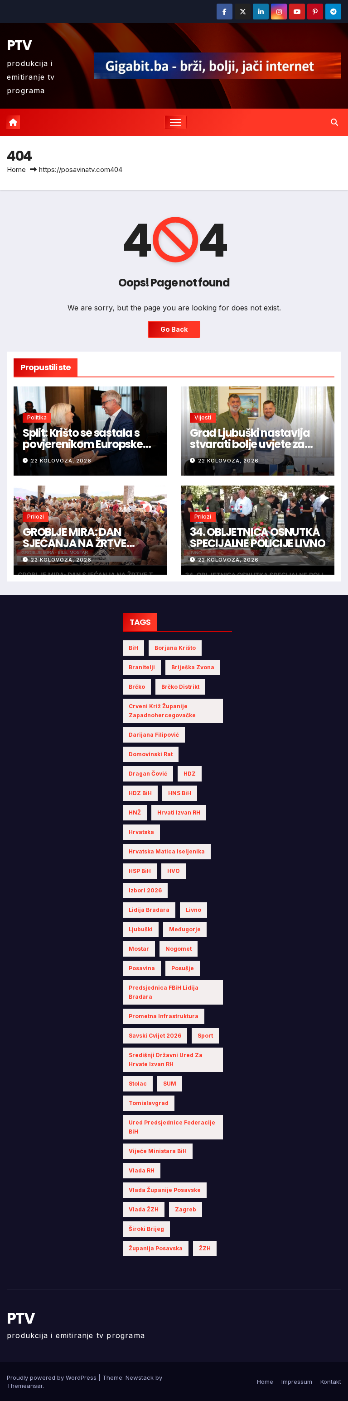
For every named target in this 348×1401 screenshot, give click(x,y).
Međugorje (185, 929)
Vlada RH (142, 1170)
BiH (133, 647)
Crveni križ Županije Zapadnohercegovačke (162, 711)
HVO (173, 870)
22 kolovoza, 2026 (61, 460)
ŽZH (205, 1248)
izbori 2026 (145, 890)
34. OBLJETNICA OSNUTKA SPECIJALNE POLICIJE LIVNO (257, 537)
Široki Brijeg (146, 1228)
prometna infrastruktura (163, 1016)
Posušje (182, 968)
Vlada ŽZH (144, 1209)
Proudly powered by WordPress (52, 1377)
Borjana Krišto (175, 647)
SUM (169, 1083)
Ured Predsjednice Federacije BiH (172, 1127)
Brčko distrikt (180, 686)
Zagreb (185, 1209)
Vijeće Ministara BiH (158, 1151)
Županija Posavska (156, 1248)
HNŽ (135, 812)
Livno (193, 909)
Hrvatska (141, 832)
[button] (334, 122)
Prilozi (35, 516)
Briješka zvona (192, 667)
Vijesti (202, 417)
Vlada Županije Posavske (165, 1190)
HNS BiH (179, 793)
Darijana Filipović (154, 734)
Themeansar (25, 1385)
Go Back (174, 329)
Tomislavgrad (149, 1103)
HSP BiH (140, 870)
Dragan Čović (148, 773)
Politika (37, 417)
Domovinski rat (151, 754)
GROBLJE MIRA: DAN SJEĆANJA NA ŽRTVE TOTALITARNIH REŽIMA (78, 543)
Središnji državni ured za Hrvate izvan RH (166, 1059)
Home (16, 169)
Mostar (139, 948)
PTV (19, 45)
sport (205, 1035)
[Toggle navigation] (175, 122)
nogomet (178, 948)
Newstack (140, 1377)
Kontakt (330, 1381)
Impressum (296, 1381)
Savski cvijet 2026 (155, 1035)
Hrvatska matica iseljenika (167, 851)
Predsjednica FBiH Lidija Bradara (163, 992)
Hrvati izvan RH (178, 812)
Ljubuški (141, 929)
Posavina (142, 968)
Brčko (137, 686)
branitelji (142, 667)
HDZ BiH (140, 793)
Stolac (138, 1083)
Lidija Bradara (149, 909)
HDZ (190, 773)
